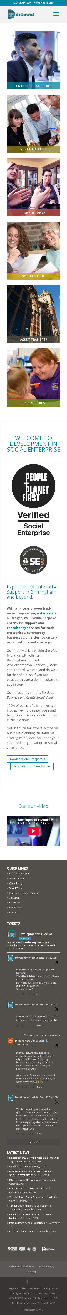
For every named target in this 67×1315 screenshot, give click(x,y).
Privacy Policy (46, 1266)
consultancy (16, 628)
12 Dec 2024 (21, 1044)
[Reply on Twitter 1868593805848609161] (18, 1026)
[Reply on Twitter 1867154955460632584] (18, 1087)
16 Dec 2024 (52, 1004)
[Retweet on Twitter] (25, 1035)
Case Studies (16, 907)
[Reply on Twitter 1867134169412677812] (18, 1134)
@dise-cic (21, 985)
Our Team (14, 902)
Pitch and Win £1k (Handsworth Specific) (31, 1180)
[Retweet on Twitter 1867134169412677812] (24, 1134)
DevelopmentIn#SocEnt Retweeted (45, 1035)
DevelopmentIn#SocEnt (29, 957)
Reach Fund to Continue (22, 1231)
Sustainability (16, 878)
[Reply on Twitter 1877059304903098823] (18, 994)
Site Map (32, 1271)
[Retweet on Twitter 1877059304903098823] (24, 994)
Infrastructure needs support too (27, 1222)
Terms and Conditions (21, 1266)
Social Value (16, 888)
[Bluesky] (44, 1282)
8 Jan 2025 (51, 957)
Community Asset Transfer (23, 893)
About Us (14, 897)
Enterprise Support (19, 873)
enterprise (45, 613)
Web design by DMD (33, 1309)
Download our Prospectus (27, 759)
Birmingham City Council (29, 1040)
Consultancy (16, 883)
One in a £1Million (19, 1166)
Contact (13, 912)
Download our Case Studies (32, 766)
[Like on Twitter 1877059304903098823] (30, 994)
